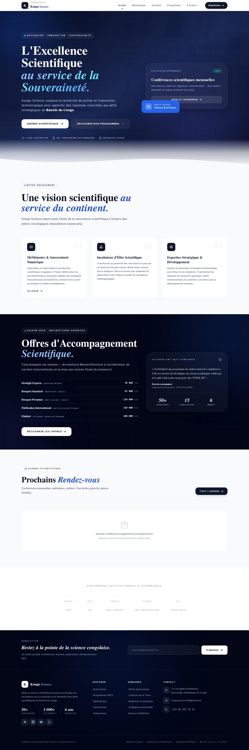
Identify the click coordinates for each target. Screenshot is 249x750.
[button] (54, 270)
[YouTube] (41, 722)
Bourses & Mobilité (139, 713)
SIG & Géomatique (139, 689)
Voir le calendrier (184, 102)
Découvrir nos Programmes (98, 126)
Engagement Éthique (186, 742)
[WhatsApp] (49, 722)
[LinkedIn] (33, 722)
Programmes (174, 6)
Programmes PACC (103, 695)
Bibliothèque (139, 6)
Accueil (122, 6)
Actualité (156, 6)
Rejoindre (214, 6)
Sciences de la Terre (140, 695)
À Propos (192, 6)
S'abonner (212, 650)
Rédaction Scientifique (141, 701)
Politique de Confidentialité (159, 742)
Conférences (100, 707)
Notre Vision (99, 689)
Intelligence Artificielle (141, 707)
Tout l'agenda (209, 494)
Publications (99, 713)
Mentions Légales (135, 742)
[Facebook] (25, 722)
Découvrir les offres (44, 434)
